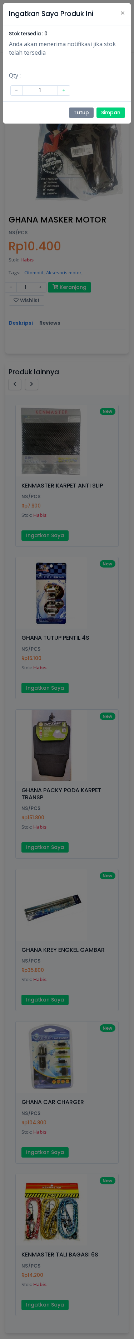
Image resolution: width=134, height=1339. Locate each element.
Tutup (81, 112)
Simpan (110, 112)
